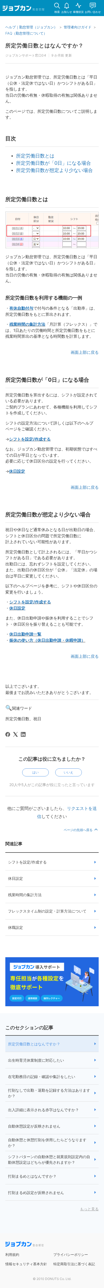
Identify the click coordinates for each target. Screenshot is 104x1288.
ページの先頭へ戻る (78, 830)
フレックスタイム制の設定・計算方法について (47, 911)
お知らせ (66, 11)
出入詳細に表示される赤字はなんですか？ (43, 1109)
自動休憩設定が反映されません (34, 1126)
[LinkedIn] (23, 734)
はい (35, 772)
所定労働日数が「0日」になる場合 (53, 163)
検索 (57, 11)
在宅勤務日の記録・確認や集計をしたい (41, 1076)
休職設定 (15, 927)
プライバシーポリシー (70, 1254)
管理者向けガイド (77, 27)
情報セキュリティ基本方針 (26, 1264)
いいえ (68, 772)
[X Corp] (15, 734)
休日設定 (17, 471)
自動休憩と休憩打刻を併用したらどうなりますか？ (47, 1142)
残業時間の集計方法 (27, 324)
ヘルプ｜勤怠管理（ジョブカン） (31, 27)
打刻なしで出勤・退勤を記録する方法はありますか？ (49, 1093)
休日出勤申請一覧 (25, 634)
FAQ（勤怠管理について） (26, 33)
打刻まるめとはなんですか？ (32, 1176)
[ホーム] (23, 9)
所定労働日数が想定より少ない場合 (54, 170)
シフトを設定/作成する (30, 439)
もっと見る (89, 1209)
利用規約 (12, 1254)
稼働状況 (78, 11)
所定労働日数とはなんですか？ (34, 1044)
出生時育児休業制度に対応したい (36, 1060)
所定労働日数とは (35, 156)
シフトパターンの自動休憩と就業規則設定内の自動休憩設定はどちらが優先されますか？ (49, 1159)
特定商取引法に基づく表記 (74, 1264)
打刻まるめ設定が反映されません (36, 1192)
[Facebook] (7, 734)
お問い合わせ (93, 11)
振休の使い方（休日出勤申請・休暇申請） (47, 640)
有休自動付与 (21, 308)
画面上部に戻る (85, 352)
